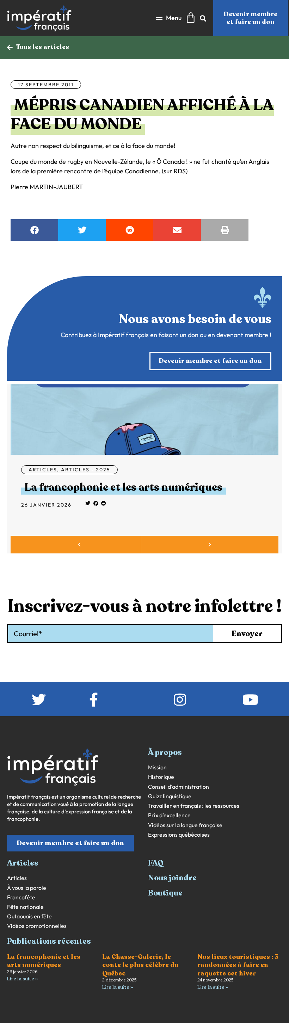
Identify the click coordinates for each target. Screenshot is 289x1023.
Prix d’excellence (169, 815)
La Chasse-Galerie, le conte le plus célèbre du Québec (140, 965)
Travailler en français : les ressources (193, 805)
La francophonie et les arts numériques (123, 487)
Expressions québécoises (179, 834)
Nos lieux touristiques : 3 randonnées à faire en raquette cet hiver (237, 965)
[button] (169, 18)
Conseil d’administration (178, 786)
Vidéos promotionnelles (37, 926)
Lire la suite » (22, 978)
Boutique (165, 893)
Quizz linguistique (169, 796)
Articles (43, 469)
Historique (161, 777)
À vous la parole (26, 888)
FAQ (156, 863)
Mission (157, 767)
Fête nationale (25, 907)
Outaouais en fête (29, 916)
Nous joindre (172, 878)
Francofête (21, 897)
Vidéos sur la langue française (185, 825)
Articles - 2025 (85, 469)
